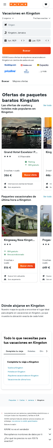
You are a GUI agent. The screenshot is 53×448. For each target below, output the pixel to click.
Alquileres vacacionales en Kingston (23, 375)
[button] (5, 4)
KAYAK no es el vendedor (16, 429)
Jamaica (31, 400)
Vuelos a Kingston (15, 367)
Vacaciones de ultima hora (19, 379)
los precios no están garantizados (24, 421)
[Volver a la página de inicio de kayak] (18, 4)
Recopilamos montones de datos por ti (23, 434)
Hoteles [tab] (31, 351)
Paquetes (12, 400)
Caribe (22, 400)
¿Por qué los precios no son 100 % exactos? (21, 439)
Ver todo (47, 105)
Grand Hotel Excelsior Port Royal (21, 152)
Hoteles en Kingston (16, 371)
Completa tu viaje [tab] (14, 351)
